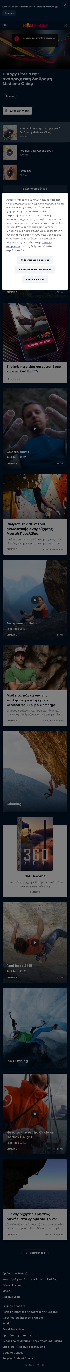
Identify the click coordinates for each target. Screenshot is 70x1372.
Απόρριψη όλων (35, 279)
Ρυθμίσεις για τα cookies (35, 260)
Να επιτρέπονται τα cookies (35, 269)
